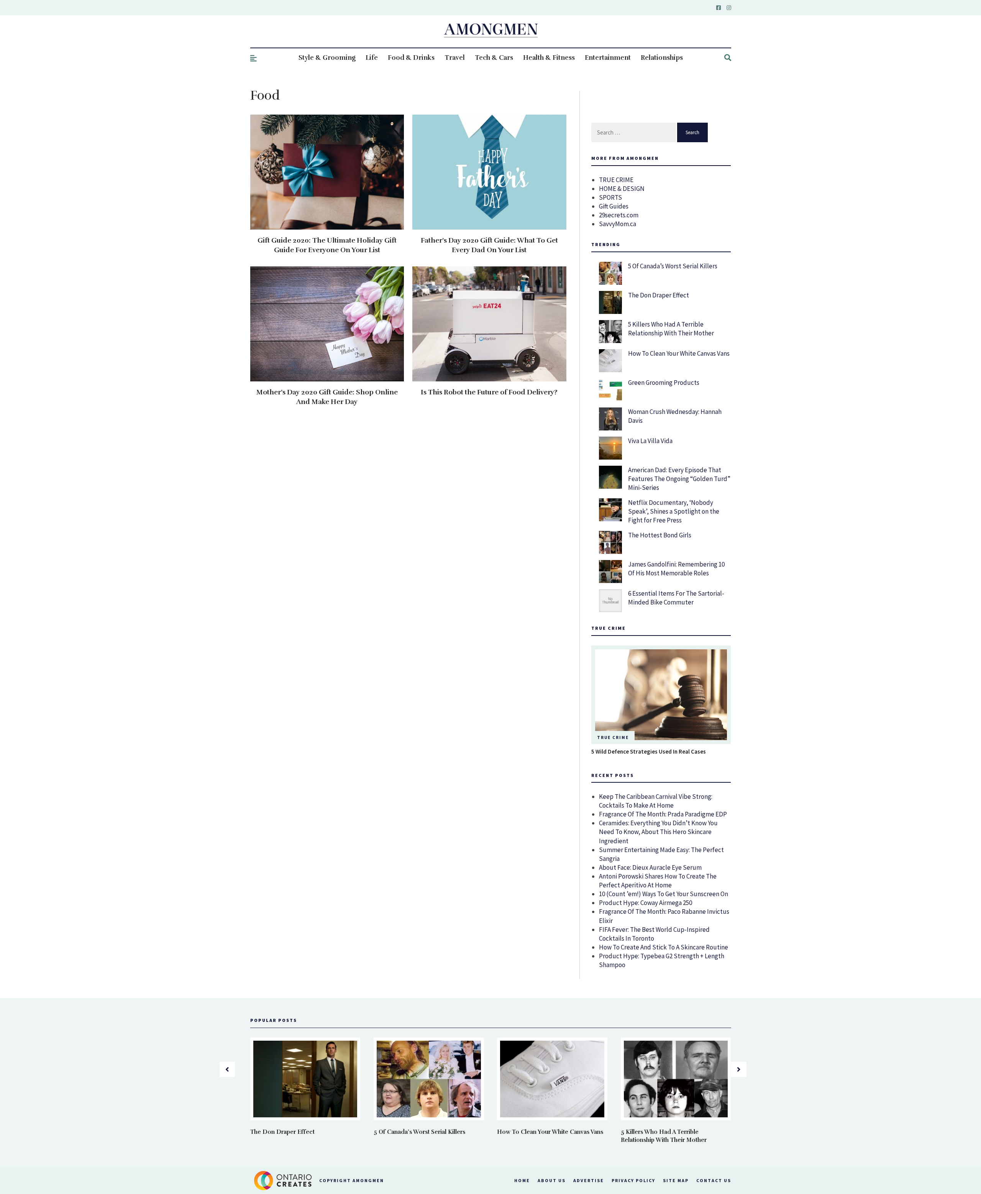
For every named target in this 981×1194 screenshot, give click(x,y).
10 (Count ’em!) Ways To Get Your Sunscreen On (663, 894)
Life (372, 58)
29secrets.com (618, 215)
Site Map (676, 1180)
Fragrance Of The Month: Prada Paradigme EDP (663, 814)
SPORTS (610, 197)
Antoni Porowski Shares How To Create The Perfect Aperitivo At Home (658, 880)
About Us (552, 1180)
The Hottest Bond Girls (659, 535)
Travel (455, 58)
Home (522, 1180)
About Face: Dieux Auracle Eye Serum (650, 867)
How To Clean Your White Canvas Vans (679, 353)
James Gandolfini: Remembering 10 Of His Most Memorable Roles (676, 568)
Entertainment (608, 58)
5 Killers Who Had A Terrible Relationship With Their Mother (671, 328)
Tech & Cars (494, 58)
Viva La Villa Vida (650, 441)
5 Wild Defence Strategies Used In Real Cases (648, 751)
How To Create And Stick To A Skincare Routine (663, 947)
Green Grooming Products (663, 382)
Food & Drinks (411, 58)
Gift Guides (613, 206)
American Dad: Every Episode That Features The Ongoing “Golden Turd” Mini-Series (679, 479)
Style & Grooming (327, 58)
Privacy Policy (633, 1180)
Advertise (588, 1180)
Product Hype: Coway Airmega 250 (645, 902)
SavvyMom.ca (617, 224)
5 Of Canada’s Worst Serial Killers (672, 266)
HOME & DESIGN (622, 188)
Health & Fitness (549, 58)
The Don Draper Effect (658, 295)
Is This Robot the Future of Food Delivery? (489, 392)
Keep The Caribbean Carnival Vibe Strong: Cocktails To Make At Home (655, 801)
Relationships (662, 58)
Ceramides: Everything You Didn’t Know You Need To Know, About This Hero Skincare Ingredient (658, 832)
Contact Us (713, 1180)
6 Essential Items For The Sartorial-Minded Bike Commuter (676, 597)
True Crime (613, 737)
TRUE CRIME (616, 180)
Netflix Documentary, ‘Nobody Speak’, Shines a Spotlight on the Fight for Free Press (673, 511)
